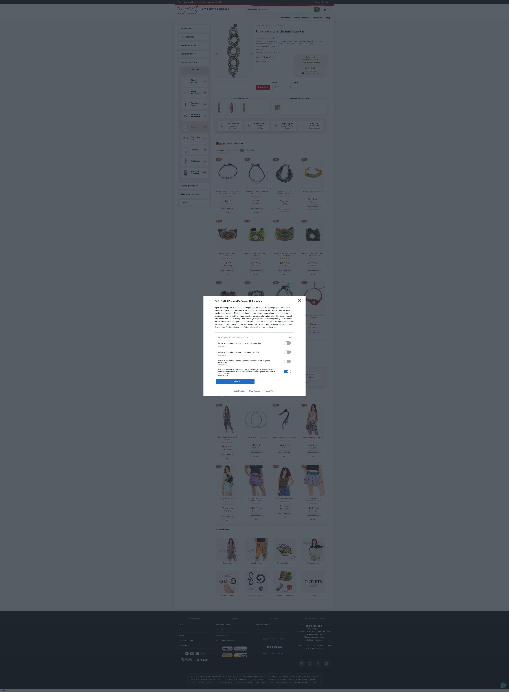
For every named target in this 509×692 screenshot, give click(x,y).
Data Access (254, 391)
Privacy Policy (269, 391)
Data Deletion (239, 391)
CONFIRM (235, 381)
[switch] (287, 343)
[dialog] (254, 346)
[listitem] (254, 337)
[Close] (300, 301)
